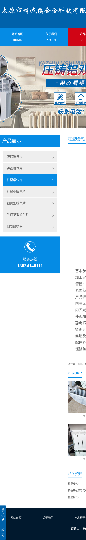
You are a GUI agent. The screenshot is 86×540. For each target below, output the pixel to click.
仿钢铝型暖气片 (18, 215)
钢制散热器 (15, 226)
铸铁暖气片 (15, 168)
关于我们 (48, 517)
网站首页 (16, 517)
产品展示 (80, 517)
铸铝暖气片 (15, 156)
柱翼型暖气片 (16, 191)
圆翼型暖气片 (16, 203)
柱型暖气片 (15, 180)
